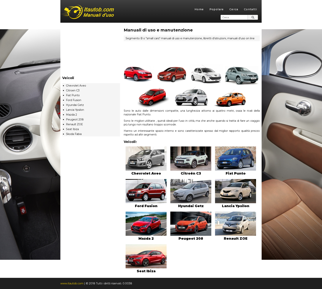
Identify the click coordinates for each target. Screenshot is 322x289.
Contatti (250, 9)
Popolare (216, 9)
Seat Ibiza (72, 129)
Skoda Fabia (74, 134)
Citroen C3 (73, 90)
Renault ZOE (74, 124)
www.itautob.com (71, 283)
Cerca (233, 9)
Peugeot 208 (75, 119)
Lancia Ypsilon (75, 109)
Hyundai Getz (75, 105)
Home (199, 9)
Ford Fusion (73, 100)
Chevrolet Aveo (76, 85)
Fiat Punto (73, 95)
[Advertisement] (192, 50)
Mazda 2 (71, 114)
